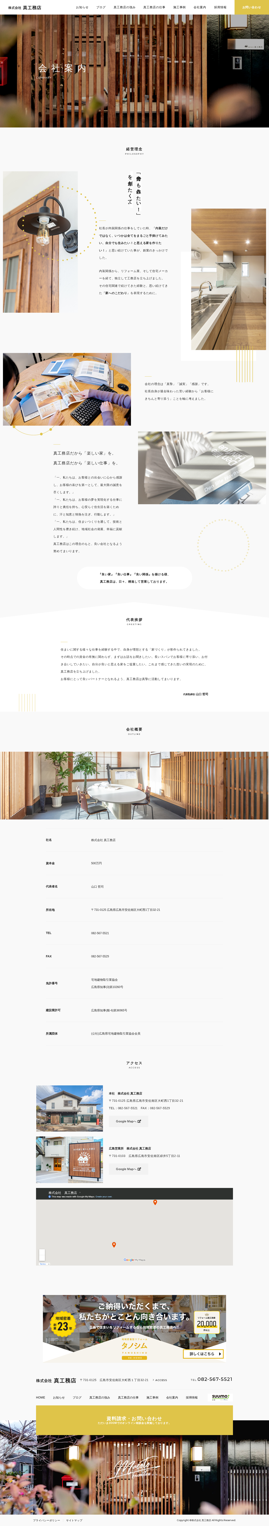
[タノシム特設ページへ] (134, 1329)
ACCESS (161, 1380)
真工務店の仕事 (154, 7)
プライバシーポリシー (46, 1520)
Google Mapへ (127, 1121)
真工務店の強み (124, 7)
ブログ (101, 7)
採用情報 (220, 7)
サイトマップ (74, 1520)
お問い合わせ (251, 7)
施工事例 (179, 7)
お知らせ (82, 7)
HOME (40, 1397)
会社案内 (200, 7)
